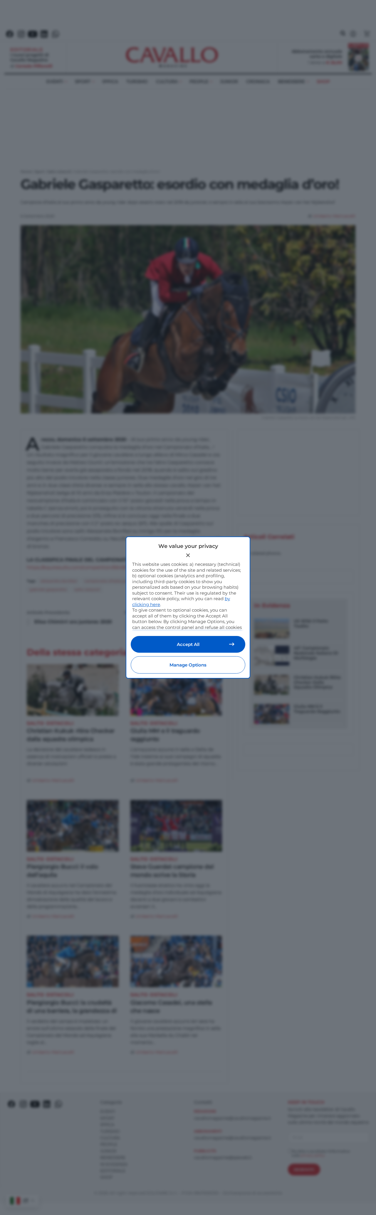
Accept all (188, 644)
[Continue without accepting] (188, 555)
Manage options (188, 665)
